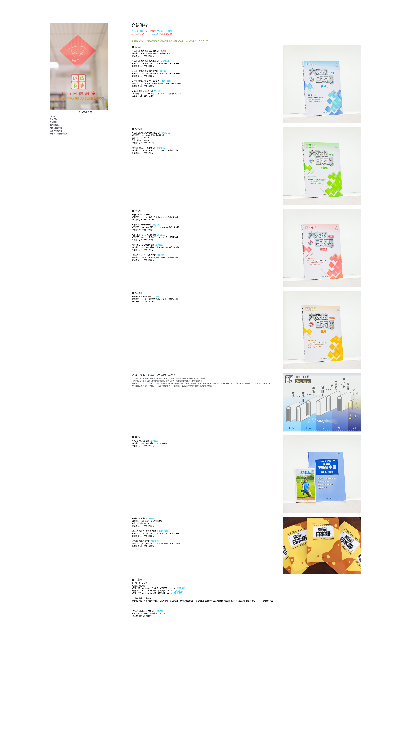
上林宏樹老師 (151, 34)
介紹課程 (53, 122)
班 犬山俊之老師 (154, 133)
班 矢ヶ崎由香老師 (148, 148)
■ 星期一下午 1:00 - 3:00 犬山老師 (144, 593)
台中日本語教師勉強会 (58, 134)
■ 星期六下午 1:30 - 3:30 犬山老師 (144, 591)
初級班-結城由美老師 (145, 91)
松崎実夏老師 (165, 34)
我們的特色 (54, 125)
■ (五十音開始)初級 (139, 133)
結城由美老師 (137, 34)
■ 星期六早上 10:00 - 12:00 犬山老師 (145, 588)
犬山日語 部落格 (56, 128)
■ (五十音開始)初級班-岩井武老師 (145, 71)
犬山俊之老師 (137, 31)
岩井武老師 (150, 31)
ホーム (52, 116)
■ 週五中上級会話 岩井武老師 (143, 611)
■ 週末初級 (136, 148)
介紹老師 (53, 119)
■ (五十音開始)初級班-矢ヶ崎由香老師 (146, 81)
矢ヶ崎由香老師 (164, 31)
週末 (135, 91)
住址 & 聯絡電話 (56, 131)
